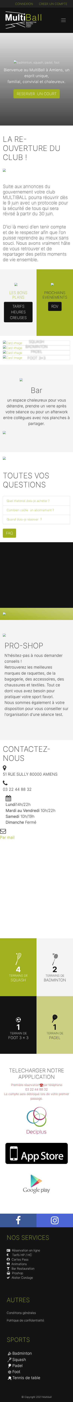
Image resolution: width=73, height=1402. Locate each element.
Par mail (7, 837)
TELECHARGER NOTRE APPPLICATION (36, 1073)
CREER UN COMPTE (53, 4)
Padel (17, 1365)
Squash (19, 1359)
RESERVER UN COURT (37, 94)
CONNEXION (24, 4)
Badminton (22, 1353)
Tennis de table (26, 1377)
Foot (16, 1371)
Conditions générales (21, 1313)
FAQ (9, 533)
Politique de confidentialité (25, 1320)
